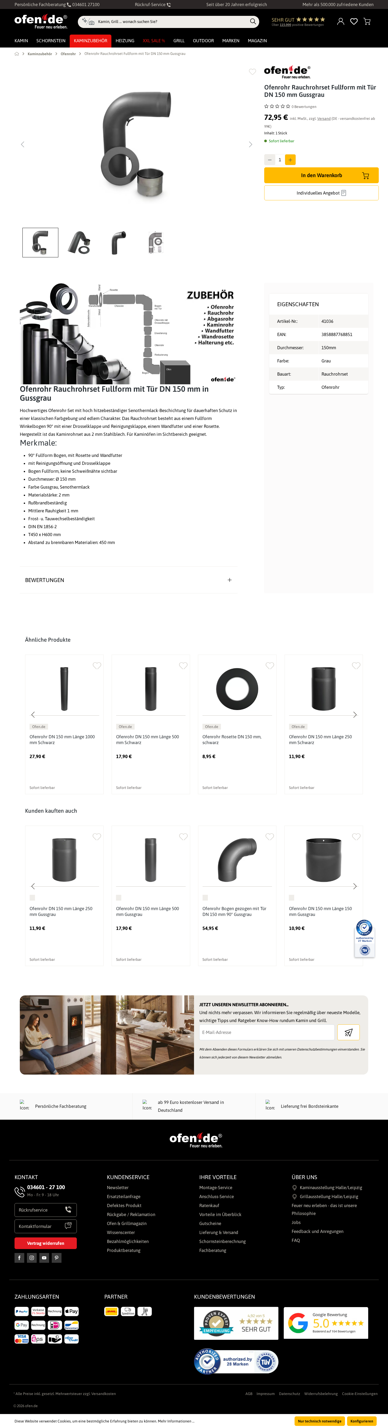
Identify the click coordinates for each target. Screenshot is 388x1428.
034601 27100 (85, 4)
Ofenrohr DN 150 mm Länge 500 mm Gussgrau (147, 911)
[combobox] (172, 21)
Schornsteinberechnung (222, 1241)
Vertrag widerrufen (45, 1243)
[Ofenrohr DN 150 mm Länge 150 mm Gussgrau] (324, 860)
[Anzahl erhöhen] (290, 159)
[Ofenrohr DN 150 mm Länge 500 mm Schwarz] (151, 689)
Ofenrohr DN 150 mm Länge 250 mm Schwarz (320, 739)
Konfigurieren (362, 1421)
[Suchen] (253, 21)
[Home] (17, 53)
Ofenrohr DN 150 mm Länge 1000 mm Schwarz (62, 739)
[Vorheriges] (22, 144)
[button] (41, 242)
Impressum (266, 1394)
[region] (136, 161)
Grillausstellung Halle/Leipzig (329, 1196)
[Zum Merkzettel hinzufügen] (252, 71)
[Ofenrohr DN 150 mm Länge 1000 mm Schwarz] (64, 689)
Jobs (296, 1222)
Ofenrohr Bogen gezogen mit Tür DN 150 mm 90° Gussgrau (234, 911)
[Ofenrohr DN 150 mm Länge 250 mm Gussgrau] (64, 860)
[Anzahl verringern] (269, 159)
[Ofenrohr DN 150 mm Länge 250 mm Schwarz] (324, 689)
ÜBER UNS (304, 1177)
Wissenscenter (121, 1232)
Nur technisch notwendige (320, 1421)
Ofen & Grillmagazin (126, 1223)
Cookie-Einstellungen (360, 1394)
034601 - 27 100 (46, 1187)
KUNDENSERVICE (128, 1177)
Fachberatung (212, 1250)
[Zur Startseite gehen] (41, 21)
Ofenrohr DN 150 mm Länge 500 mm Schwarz (147, 739)
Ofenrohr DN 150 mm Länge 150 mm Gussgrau (320, 911)
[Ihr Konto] (341, 22)
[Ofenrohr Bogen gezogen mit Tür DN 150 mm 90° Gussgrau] (237, 860)
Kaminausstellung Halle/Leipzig (331, 1187)
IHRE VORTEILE (217, 1177)
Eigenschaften (298, 304)
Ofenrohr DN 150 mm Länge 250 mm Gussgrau (61, 911)
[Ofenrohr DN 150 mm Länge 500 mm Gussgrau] (151, 860)
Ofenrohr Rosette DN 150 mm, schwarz (231, 739)
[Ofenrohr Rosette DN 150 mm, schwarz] (237, 689)
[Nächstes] (251, 144)
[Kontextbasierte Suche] (88, 22)
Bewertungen (44, 580)
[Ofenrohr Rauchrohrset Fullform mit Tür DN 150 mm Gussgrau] (137, 144)
